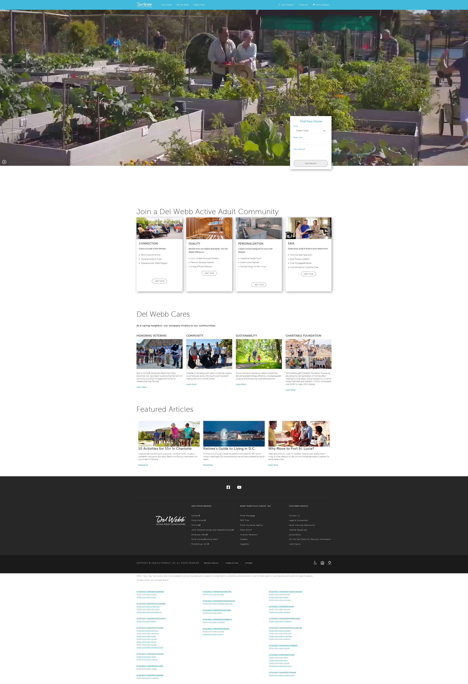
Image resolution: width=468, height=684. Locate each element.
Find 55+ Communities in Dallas (278, 657)
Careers (244, 539)
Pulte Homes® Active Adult (204, 539)
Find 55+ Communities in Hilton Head (280, 633)
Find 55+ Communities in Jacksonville (147, 633)
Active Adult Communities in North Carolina (285, 591)
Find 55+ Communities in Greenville (279, 639)
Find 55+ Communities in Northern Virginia (281, 675)
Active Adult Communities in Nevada (216, 628)
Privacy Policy (211, 563)
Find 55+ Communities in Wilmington (280, 600)
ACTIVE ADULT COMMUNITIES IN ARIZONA (150, 591)
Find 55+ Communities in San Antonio (280, 666)
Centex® (195, 516)
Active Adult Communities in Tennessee (283, 645)
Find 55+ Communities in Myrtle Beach (280, 636)
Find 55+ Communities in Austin (278, 660)
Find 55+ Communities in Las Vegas (213, 631)
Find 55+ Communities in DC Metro (213, 594)
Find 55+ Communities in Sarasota (146, 639)
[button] (166, 5)
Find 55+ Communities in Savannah (146, 659)
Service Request (322, 5)
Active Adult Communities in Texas (281, 654)
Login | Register (287, 5)
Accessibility (295, 535)
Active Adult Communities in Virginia (282, 672)
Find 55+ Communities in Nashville (279, 648)
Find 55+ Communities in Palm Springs (148, 609)
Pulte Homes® (198, 520)
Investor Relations (249, 535)
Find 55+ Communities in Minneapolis (214, 622)
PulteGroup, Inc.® (200, 544)
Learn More (159, 281)
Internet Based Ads (298, 530)
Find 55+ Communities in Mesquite (213, 634)
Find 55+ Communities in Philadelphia (280, 621)
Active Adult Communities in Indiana (149, 675)
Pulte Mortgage (247, 516)
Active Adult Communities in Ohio (281, 606)
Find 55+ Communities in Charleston (280, 630)
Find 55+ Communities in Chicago (146, 668)
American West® (199, 535)
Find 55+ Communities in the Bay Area (147, 606)
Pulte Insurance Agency (251, 525)
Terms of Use (232, 563)
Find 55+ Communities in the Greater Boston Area (217, 603)
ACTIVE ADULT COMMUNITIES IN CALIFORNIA (151, 603)
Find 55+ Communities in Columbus (279, 609)
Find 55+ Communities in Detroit (212, 613)
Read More (143, 465)
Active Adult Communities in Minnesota (217, 619)
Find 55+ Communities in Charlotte (279, 594)
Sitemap (249, 563)
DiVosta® (196, 525)
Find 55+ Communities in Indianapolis (147, 678)
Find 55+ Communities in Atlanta (146, 656)
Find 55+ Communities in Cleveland (279, 612)
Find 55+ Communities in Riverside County (149, 612)
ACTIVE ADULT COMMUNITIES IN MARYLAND (217, 591)
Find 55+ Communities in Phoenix (146, 594)
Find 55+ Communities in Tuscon (146, 597)
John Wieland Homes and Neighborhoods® (212, 530)
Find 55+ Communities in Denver (146, 621)
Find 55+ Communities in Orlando (146, 644)
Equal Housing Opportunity (302, 525)
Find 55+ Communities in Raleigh (279, 597)
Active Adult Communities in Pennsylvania (284, 618)
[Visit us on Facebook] (228, 488)
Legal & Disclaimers (298, 520)
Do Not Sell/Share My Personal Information (310, 539)
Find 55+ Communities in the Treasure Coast (149, 647)
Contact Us (303, 5)
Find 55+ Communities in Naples (146, 636)
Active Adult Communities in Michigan (217, 610)
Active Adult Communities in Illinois (149, 666)
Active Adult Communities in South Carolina (285, 628)
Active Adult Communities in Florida (149, 628)
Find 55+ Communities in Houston (279, 663)
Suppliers (244, 544)
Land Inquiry (295, 544)
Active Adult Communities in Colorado (151, 618)
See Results (311, 163)
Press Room (246, 530)
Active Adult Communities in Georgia (150, 654)
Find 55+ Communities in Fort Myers (147, 630)
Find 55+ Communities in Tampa (146, 642)
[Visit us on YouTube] (239, 488)
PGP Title (244, 520)
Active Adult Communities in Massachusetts (219, 601)
